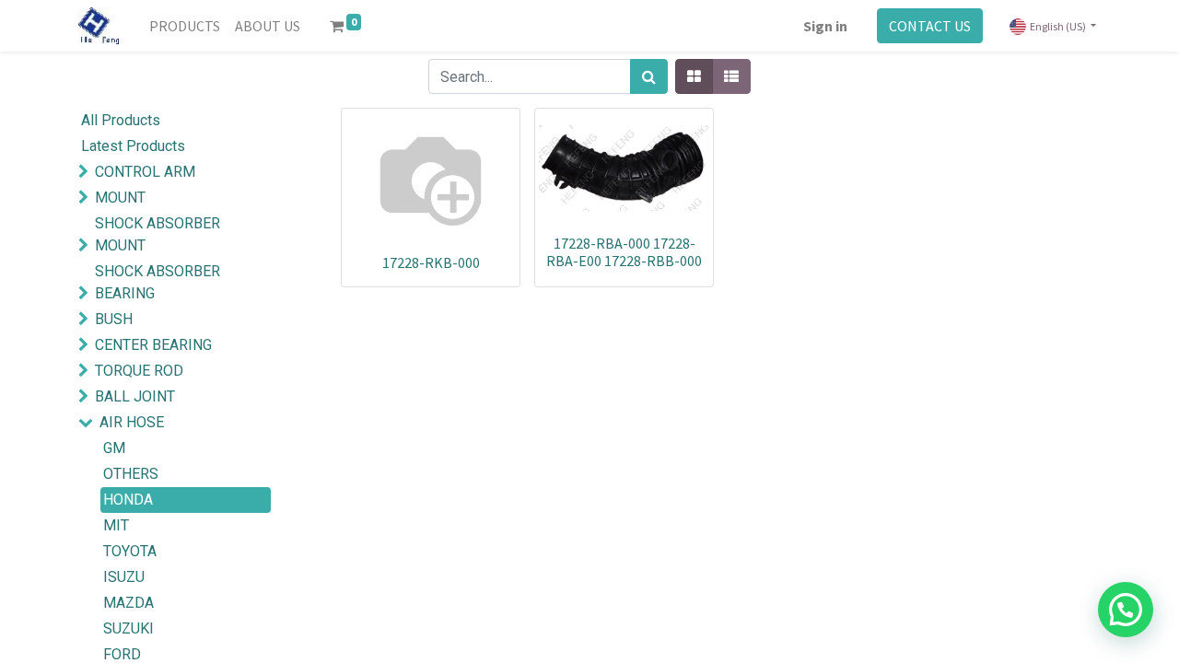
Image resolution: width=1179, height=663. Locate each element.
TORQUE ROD (139, 370)
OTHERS (130, 474)
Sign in (825, 26)
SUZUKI (128, 628)
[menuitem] (185, 25)
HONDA (128, 499)
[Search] (649, 76)
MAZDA (128, 602)
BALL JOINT (135, 396)
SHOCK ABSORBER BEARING (157, 282)
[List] (731, 76)
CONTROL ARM (145, 171)
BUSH (114, 319)
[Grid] (694, 76)
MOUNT (120, 197)
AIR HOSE (131, 422)
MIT (116, 525)
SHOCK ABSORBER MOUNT (157, 234)
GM (114, 448)
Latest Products (133, 146)
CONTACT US (930, 26)
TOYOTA (130, 551)
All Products (120, 120)
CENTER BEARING (153, 345)
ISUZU (124, 577)
